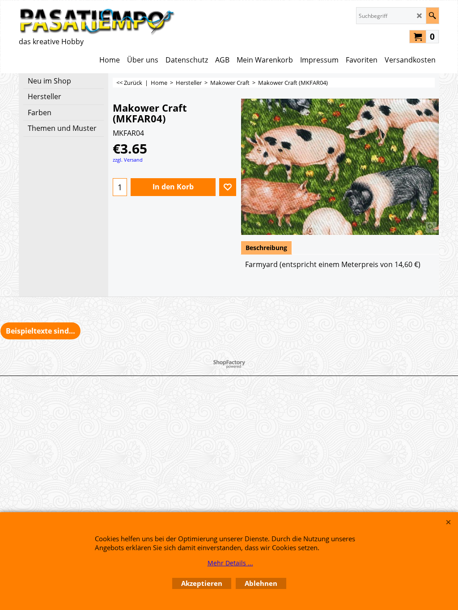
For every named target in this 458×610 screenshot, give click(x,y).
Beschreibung (266, 247)
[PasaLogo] (97, 21)
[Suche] (432, 16)
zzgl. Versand (128, 159)
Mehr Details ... (230, 563)
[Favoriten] (227, 187)
